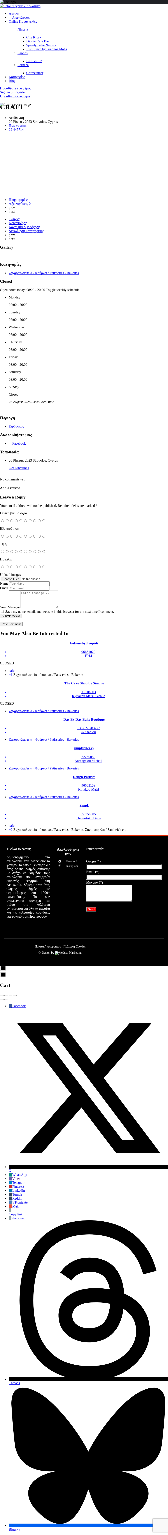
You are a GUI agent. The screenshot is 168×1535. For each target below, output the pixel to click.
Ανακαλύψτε (20, 17)
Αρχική (14, 13)
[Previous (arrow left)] (2, 999)
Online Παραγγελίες (23, 21)
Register (20, 92)
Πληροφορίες (18, 200)
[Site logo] (20, 6)
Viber (16, 1178)
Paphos (23, 53)
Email (4, 588)
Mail (15, 1206)
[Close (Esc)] (2, 995)
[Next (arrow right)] (6, 999)
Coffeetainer (34, 73)
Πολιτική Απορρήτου (48, 946)
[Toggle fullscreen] (10, 995)
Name (4, 583)
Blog (12, 81)
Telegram (18, 1182)
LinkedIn (18, 1190)
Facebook (19, 1006)
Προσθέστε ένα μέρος (15, 88)
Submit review (11, 616)
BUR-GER (34, 61)
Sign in (5, 92)
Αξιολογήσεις (20, 204)
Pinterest (18, 1186)
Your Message (10, 607)
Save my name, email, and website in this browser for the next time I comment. (59, 611)
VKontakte (20, 1202)
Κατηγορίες (17, 77)
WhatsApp (19, 1175)
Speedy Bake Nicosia (41, 45)
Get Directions (19, 468)
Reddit (16, 1198)
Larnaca (23, 65)
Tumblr (17, 1194)
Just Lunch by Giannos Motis (46, 49)
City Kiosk (33, 37)
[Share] (6, 995)
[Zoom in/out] (15, 995)
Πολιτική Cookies (74, 946)
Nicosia (23, 29)
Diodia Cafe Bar (37, 41)
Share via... (19, 1218)
